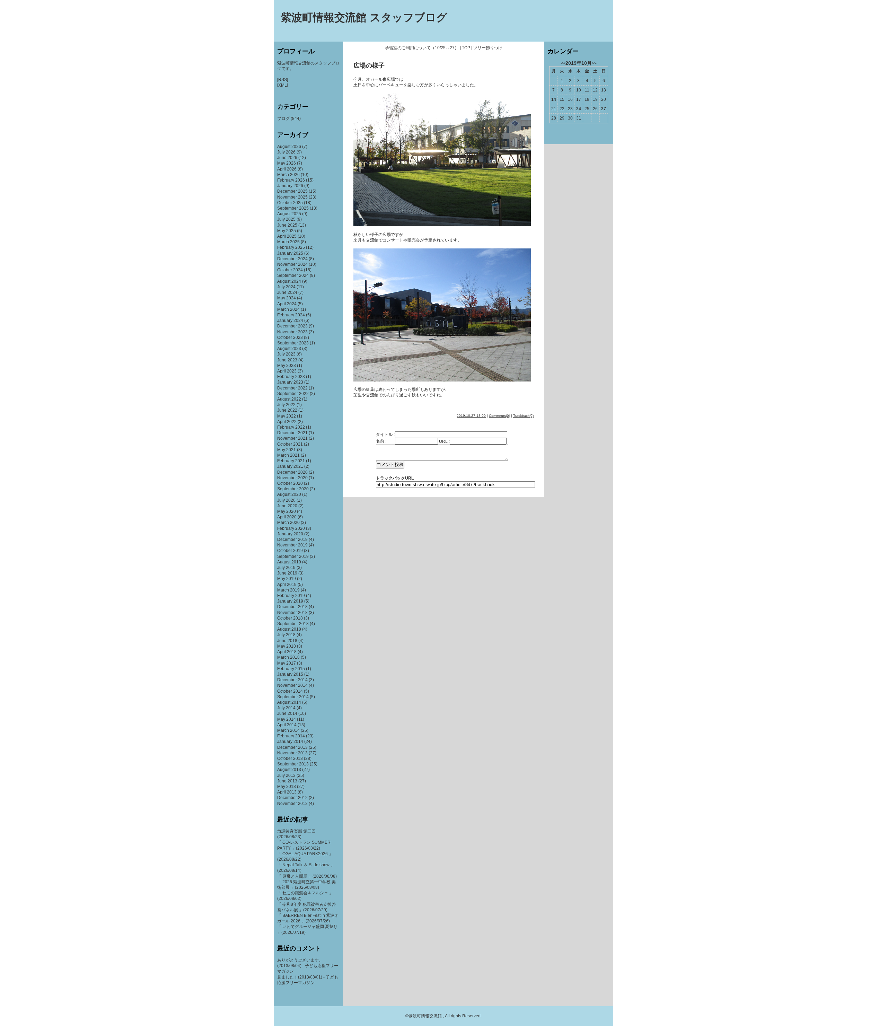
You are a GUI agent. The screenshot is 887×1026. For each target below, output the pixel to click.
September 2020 (293, 488)
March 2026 (288, 174)
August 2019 (289, 562)
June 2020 (287, 505)
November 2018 (292, 612)
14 (553, 99)
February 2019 (291, 595)
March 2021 (288, 455)
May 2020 (286, 511)
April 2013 (287, 792)
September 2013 (293, 764)
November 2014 (292, 685)
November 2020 (292, 477)
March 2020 (288, 522)
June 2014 (287, 713)
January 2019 (290, 601)
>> (594, 63)
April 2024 (287, 303)
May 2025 (286, 230)
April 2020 (287, 517)
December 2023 (292, 326)
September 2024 (293, 275)
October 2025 (290, 202)
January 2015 (290, 674)
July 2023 (286, 354)
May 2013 (286, 786)
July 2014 (286, 707)
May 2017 (286, 663)
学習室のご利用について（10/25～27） (422, 47)
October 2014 (290, 691)
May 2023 (286, 365)
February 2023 (291, 376)
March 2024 (288, 309)
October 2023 (290, 337)
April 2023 (287, 371)
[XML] (282, 85)
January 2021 (290, 466)
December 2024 (292, 258)
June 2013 (287, 781)
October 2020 (290, 483)
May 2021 (286, 449)
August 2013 (289, 769)
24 (578, 108)
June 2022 (287, 410)
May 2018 (286, 646)
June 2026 (287, 157)
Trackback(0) (523, 416)
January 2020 (290, 534)
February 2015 (291, 668)
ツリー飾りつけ (487, 47)
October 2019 (290, 550)
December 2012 (292, 797)
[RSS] (282, 79)
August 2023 (289, 348)
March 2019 (288, 590)
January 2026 (290, 185)
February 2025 (291, 247)
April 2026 (287, 169)
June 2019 (287, 573)
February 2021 (291, 460)
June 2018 (287, 640)
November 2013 (292, 753)
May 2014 (286, 719)
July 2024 (286, 286)
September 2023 (293, 343)
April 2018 (287, 651)
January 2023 (290, 382)
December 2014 (292, 679)
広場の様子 (369, 65)
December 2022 (292, 388)
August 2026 (289, 146)
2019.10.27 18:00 (471, 416)
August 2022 (289, 399)
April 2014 (287, 724)
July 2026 (286, 152)
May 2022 (286, 416)
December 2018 (292, 606)
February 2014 (291, 736)
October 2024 (290, 270)
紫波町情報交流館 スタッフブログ (364, 17)
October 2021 (290, 444)
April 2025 (287, 236)
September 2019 (293, 556)
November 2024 (292, 264)
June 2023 (287, 360)
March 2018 (288, 657)
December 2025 (292, 191)
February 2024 (291, 315)
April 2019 (287, 584)
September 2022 (293, 393)
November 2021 (292, 438)
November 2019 (292, 545)
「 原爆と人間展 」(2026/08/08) (307, 876)
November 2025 (292, 197)
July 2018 (286, 634)
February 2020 (291, 528)
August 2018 (289, 629)
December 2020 (292, 472)
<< (563, 63)
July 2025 (286, 219)
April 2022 (287, 421)
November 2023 (292, 332)
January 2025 (290, 253)
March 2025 (288, 241)
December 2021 (292, 432)
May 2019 (286, 578)
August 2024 (289, 281)
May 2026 (286, 163)
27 (603, 108)
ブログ (283, 118)
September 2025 (293, 208)
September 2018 (293, 623)
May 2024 (286, 298)
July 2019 (286, 567)
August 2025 (289, 213)
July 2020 (286, 500)
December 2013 (292, 747)
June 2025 (287, 225)
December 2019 (292, 539)
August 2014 (289, 702)
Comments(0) (499, 416)
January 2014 (290, 741)
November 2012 (292, 803)
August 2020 (289, 494)
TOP (466, 47)
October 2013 (290, 758)
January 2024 (290, 320)
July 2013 (286, 775)
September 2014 (293, 696)
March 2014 (288, 730)
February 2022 (291, 427)
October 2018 (290, 618)
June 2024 (287, 292)
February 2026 (291, 180)
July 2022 (286, 404)
